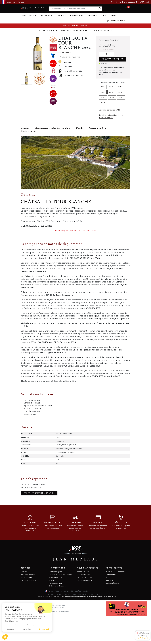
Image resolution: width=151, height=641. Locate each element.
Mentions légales (55, 572)
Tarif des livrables (83, 574)
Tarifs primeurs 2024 (84, 577)
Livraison (24, 572)
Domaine (25, 128)
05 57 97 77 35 (143, 2)
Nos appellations (55, 577)
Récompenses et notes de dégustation (52, 128)
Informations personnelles (115, 572)
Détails (79, 128)
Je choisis (27, 629)
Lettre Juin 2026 (83, 572)
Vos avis (52, 580)
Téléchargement (28, 131)
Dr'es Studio (111, 596)
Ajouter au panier (112, 59)
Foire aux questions (28, 580)
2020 (103, 97)
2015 (111, 87)
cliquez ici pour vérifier (96, 591)
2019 (120, 92)
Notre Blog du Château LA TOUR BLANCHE (75, 231)
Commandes (110, 574)
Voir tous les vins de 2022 (109, 110)
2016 (120, 87)
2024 (121, 97)
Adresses (109, 580)
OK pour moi (44, 629)
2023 (112, 97)
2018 (111, 92)
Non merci (10, 629)
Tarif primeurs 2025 (84, 580)
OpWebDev (101, 596)
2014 (103, 87)
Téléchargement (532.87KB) (39, 493)
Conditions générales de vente (60, 574)
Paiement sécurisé (28, 574)
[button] (5, 637)
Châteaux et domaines (57, 586)
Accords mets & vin (97, 128)
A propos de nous (55, 583)
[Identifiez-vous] (119, 8)
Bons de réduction (113, 583)
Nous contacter (27, 577)
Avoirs (108, 577)
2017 (103, 92)
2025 (103, 103)
